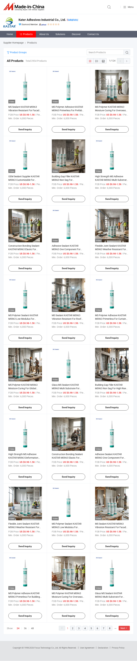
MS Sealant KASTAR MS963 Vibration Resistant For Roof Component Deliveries (66, 319)
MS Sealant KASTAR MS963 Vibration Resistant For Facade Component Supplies (111, 527)
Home (10, 34)
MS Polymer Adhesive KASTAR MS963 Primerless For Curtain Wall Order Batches (110, 319)
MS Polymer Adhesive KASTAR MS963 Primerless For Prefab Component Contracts (67, 110)
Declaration (103, 647)
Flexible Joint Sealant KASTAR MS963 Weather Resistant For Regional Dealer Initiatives (110, 249)
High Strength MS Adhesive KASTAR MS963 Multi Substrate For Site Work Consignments (111, 180)
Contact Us (93, 34)
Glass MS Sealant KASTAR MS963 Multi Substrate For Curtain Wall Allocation (109, 597)
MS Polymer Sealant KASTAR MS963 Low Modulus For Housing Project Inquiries (23, 319)
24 (18, 628)
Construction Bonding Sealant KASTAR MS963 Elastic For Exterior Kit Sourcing (23, 249)
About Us (44, 34)
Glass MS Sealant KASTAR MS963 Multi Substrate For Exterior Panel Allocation (66, 388)
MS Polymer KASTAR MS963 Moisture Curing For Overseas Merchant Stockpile (110, 110)
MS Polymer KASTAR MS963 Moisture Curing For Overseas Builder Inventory (67, 597)
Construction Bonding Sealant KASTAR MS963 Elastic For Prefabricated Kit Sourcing (67, 458)
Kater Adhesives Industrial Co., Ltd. (42, 20)
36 (25, 628)
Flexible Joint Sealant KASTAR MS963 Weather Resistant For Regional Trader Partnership (23, 527)
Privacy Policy (118, 647)
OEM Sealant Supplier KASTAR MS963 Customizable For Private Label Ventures (24, 180)
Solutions (60, 34)
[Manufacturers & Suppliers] (24, 7)
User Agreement (87, 647)
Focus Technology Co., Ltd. (46, 647)
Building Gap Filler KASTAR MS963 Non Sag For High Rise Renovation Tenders (110, 388)
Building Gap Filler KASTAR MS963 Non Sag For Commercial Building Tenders (67, 180)
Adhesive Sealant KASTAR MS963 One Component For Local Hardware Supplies (66, 249)
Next (122, 628)
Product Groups (18, 52)
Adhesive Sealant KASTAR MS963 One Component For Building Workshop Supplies (109, 458)
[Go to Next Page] (127, 60)
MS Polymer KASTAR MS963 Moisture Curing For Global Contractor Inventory (23, 388)
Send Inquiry (25, 129)
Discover (76, 34)
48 (32, 628)
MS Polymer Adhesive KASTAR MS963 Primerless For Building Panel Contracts (24, 597)
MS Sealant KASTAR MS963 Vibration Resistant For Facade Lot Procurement (24, 110)
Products (28, 34)
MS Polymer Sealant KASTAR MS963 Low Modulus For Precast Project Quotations (67, 527)
